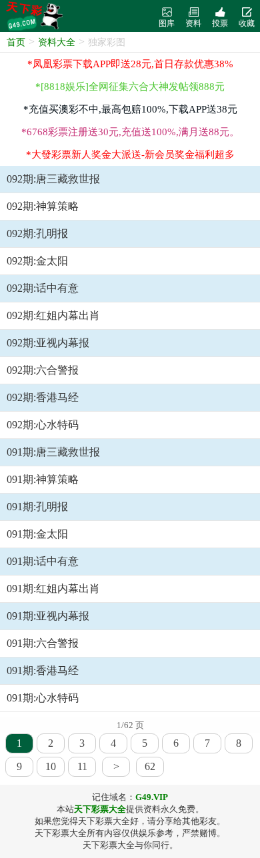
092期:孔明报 (37, 233)
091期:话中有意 (43, 561)
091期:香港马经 (43, 670)
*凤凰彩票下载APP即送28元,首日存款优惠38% (130, 64)
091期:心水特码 (43, 697)
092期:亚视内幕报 (48, 342)
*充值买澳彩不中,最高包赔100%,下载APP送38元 (130, 109)
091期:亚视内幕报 (48, 616)
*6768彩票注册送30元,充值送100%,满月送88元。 (130, 132)
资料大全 (56, 42)
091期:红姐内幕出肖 (53, 588)
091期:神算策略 (43, 479)
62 (150, 766)
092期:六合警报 (43, 370)
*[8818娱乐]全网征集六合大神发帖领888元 (130, 86)
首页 (16, 42)
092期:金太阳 (37, 260)
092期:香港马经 (43, 397)
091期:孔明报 (37, 506)
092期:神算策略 (43, 206)
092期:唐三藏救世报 (53, 179)
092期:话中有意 (43, 288)
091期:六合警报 (43, 643)
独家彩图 (106, 42)
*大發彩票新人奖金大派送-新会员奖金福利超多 (130, 154)
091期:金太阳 (37, 534)
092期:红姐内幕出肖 (53, 315)
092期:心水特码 (43, 424)
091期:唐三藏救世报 (53, 452)
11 (82, 766)
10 (50, 766)
